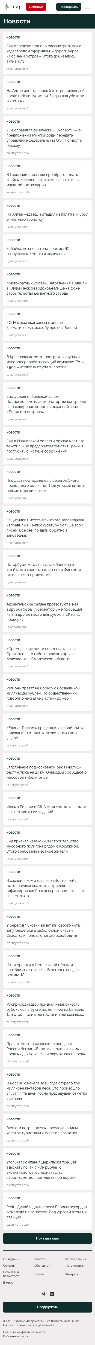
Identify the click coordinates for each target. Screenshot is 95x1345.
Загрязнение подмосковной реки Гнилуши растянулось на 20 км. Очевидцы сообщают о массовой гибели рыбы (46, 772)
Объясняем (42, 1265)
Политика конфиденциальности (24, 1332)
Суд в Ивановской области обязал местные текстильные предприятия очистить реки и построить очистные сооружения (45, 446)
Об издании (11, 1259)
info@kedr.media (43, 1325)
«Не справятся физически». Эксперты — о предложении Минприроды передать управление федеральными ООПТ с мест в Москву (44, 138)
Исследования (75, 1259)
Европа (39, 1274)
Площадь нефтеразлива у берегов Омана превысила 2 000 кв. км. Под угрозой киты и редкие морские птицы (45, 485)
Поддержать (68, 7)
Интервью (72, 1274)
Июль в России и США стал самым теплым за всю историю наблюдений (46, 809)
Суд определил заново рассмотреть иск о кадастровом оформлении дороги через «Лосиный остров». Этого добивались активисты (43, 54)
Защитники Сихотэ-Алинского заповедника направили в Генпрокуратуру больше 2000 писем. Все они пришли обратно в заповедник (45, 528)
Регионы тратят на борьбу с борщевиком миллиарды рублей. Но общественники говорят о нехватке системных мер (43, 693)
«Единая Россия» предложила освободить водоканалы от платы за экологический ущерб (44, 733)
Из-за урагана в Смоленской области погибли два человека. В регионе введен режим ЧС (42, 970)
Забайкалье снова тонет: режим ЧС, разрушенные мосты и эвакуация (38, 251)
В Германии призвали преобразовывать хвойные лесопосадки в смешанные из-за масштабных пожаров (43, 179)
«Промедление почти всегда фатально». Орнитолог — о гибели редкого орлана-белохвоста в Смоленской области (41, 654)
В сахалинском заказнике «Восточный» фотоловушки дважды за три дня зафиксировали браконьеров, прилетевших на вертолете (45, 888)
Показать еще (47, 1238)
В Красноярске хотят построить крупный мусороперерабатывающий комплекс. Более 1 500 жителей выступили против (46, 362)
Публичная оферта (15, 1336)
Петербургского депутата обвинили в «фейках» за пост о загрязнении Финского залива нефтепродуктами (43, 569)
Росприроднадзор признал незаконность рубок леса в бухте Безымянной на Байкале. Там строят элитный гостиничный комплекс (45, 1009)
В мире (8, 1282)
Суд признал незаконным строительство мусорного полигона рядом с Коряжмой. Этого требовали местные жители (42, 846)
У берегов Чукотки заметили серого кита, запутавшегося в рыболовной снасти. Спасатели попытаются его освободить (43, 930)
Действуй (36, 7)
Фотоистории (75, 1265)
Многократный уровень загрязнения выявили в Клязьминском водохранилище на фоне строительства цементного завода (46, 288)
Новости (13, 37)
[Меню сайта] (87, 6)
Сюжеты (9, 1265)
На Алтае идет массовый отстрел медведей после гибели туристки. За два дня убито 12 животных (45, 96)
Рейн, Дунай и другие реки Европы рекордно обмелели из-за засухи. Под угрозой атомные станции (46, 1212)
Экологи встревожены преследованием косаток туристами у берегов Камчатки (42, 1130)
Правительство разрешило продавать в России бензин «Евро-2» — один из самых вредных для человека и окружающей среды (46, 1049)
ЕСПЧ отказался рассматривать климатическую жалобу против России (41, 325)
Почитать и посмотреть (11, 1274)
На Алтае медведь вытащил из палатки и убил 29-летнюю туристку (47, 217)
